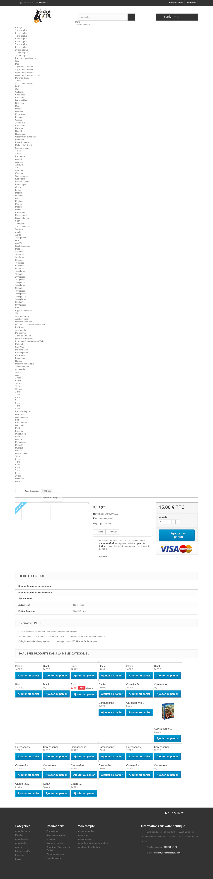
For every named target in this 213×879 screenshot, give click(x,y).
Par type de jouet (23, 411)
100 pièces (20, 271)
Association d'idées (24, 83)
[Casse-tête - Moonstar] (168, 761)
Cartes (18, 89)
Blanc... (75, 684)
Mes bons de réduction (89, 847)
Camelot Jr (132, 684)
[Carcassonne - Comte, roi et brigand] (29, 743)
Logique (18, 439)
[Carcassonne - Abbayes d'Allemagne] (140, 698)
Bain (17, 420)
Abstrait (18, 159)
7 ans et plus (21, 44)
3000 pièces (20, 302)
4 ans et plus (21, 36)
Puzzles (19, 249)
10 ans (18, 476)
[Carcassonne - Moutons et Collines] (112, 743)
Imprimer (102, 556)
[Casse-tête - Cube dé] (85, 761)
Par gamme (20, 333)
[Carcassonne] (112, 698)
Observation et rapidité (25, 137)
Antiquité (19, 165)
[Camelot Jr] (140, 680)
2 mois (18, 378)
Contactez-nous (175, 2)
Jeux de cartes (22, 316)
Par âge (18, 27)
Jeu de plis (20, 123)
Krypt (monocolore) (23, 310)
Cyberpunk (20, 355)
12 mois (18, 386)
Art (16, 167)
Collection (19, 92)
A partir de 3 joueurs (24, 69)
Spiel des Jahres (22, 246)
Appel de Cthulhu (23, 336)
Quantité (163, 517)
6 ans (17, 403)
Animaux (19, 162)
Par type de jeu (22, 78)
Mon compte (86, 826)
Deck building (21, 100)
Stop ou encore (22, 148)
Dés (17, 106)
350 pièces (20, 282)
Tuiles (18, 151)
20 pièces (19, 254)
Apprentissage (21, 417)
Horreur (18, 361)
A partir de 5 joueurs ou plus (28, 75)
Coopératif (19, 97)
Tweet (100, 532)
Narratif (18, 131)
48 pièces (19, 263)
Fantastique (20, 184)
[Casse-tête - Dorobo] (112, 761)
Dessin (18, 109)
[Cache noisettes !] (112, 680)
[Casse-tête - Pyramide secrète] (29, 779)
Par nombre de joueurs (25, 58)
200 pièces (20, 277)
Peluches (19, 478)
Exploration (20, 114)
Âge (17, 375)
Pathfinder (19, 344)
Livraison (51, 839)
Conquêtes (20, 95)
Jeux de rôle (20, 330)
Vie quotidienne (22, 226)
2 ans (17, 392)
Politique (19, 209)
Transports (20, 223)
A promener (20, 414)
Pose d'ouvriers (22, 142)
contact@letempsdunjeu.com (167, 853)
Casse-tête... (22, 765)
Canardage (160, 684)
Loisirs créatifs (22, 453)
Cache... (103, 684)
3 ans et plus (21, 33)
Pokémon (19, 327)
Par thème (20, 156)
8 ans (17, 408)
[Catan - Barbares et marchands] (85, 779)
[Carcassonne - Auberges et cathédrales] (168, 711)
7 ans (17, 406)
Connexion (191, 2)
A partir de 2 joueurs (24, 67)
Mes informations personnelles (93, 843)
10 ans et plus (21, 50)
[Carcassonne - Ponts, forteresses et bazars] (140, 743)
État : (95, 518)
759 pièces (20, 291)
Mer (17, 198)
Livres (18, 481)
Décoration (20, 425)
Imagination (20, 434)
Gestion (18, 120)
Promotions (52, 831)
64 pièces (19, 268)
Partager (113, 532)
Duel (17, 64)
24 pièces (19, 257)
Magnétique (20, 442)
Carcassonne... (135, 702)
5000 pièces (20, 305)
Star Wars (19, 347)
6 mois (18, 380)
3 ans (17, 394)
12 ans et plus (21, 53)
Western (19, 229)
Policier (18, 207)
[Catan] (57, 779)
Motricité (19, 445)
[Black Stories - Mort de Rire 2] (57, 662)
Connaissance (21, 176)
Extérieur (19, 431)
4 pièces (19, 251)
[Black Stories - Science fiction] (140, 662)
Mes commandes (86, 831)
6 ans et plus (21, 41)
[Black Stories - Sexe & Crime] (168, 662)
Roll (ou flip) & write (24, 145)
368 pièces (20, 285)
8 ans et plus (21, 47)
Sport (17, 221)
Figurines (19, 117)
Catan (46, 783)
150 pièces (20, 274)
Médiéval (19, 195)
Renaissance (21, 215)
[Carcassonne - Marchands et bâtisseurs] (85, 743)
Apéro (18, 81)
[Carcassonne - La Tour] (57, 743)
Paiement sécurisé (55, 854)
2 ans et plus (21, 30)
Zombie (18, 232)
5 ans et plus (21, 39)
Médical (18, 193)
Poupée (18, 450)
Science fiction (22, 218)
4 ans (17, 397)
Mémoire (19, 128)
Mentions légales (54, 843)
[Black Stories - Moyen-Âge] (85, 662)
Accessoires (21, 369)
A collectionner (22, 319)
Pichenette (20, 139)
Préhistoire (20, 212)
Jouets (18, 372)
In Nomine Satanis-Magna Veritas (30, 341)
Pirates (18, 204)
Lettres (18, 190)
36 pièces (19, 260)
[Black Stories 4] (57, 680)
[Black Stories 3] (29, 680)
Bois (17, 308)
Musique (19, 201)
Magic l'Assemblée (23, 322)
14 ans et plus (21, 55)
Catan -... (76, 783)
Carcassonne (106, 702)
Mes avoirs (83, 835)
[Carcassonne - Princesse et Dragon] (168, 743)
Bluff (17, 86)
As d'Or (18, 243)
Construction (21, 422)
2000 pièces (20, 299)
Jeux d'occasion (54, 858)
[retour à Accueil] (19, 491)
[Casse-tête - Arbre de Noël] (29, 761)
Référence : (98, 514)
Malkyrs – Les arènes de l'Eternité (30, 324)
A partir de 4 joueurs (24, 72)
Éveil (17, 428)
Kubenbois (20, 125)
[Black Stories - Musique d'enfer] (112, 662)
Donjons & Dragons (24, 338)
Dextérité (19, 111)
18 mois (18, 389)
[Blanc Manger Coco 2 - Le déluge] (85, 680)
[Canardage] (168, 680)
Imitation (19, 436)
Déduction (19, 103)
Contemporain (21, 352)
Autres (18, 153)
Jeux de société (82, 25)
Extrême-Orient (22, 181)
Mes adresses (84, 839)
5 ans (17, 400)
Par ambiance (21, 350)
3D (16, 313)
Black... (19, 666)
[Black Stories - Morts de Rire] (29, 662)
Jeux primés (20, 237)
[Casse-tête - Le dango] (140, 761)
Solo (17, 61)
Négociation (20, 134)
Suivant (84, 513)
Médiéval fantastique (24, 364)
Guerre (18, 187)
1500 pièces (20, 296)
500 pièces (20, 288)
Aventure (19, 170)
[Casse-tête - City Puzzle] (57, 761)
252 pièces (20, 280)
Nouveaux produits (55, 835)
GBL (17, 240)
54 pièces (19, 266)
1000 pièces (20, 294)
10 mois (18, 383)
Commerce (20, 173)
